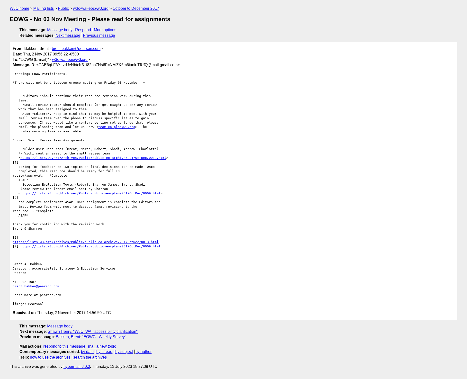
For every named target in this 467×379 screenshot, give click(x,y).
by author (143, 352)
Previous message (99, 35)
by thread (104, 352)
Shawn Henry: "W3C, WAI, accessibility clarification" (93, 331)
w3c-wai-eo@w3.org (90, 8)
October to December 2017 (136, 8)
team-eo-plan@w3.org (116, 127)
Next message (67, 35)
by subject (124, 352)
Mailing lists (43, 8)
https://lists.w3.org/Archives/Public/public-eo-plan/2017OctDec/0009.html (90, 193)
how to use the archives (50, 357)
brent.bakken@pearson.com (76, 48)
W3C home (19, 8)
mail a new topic (102, 346)
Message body (59, 30)
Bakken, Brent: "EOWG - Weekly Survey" (91, 337)
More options (105, 30)
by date (87, 352)
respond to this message (64, 346)
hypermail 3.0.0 (76, 366)
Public (63, 8)
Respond (83, 30)
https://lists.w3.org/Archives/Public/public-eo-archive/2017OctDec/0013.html (93, 158)
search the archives (90, 357)
